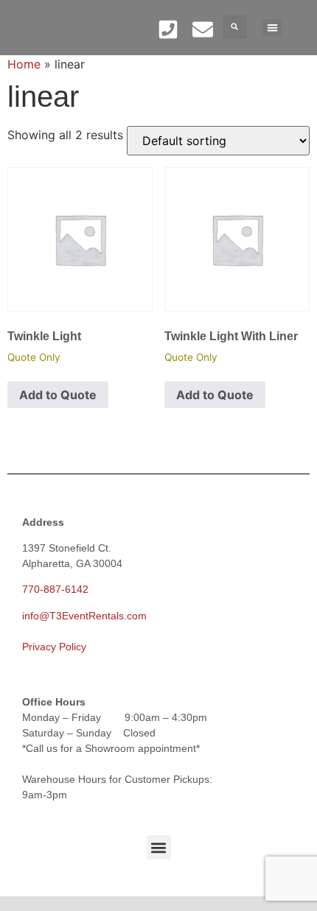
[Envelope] (203, 29)
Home (24, 64)
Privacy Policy (54, 647)
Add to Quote (58, 394)
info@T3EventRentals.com (84, 616)
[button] (235, 27)
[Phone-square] (167, 29)
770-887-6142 (55, 589)
